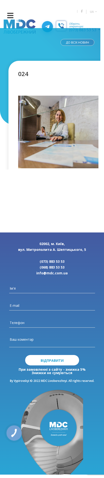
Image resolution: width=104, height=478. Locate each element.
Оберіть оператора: (76, 25)
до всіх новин (77, 42)
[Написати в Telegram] (47, 26)
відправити (52, 360)
